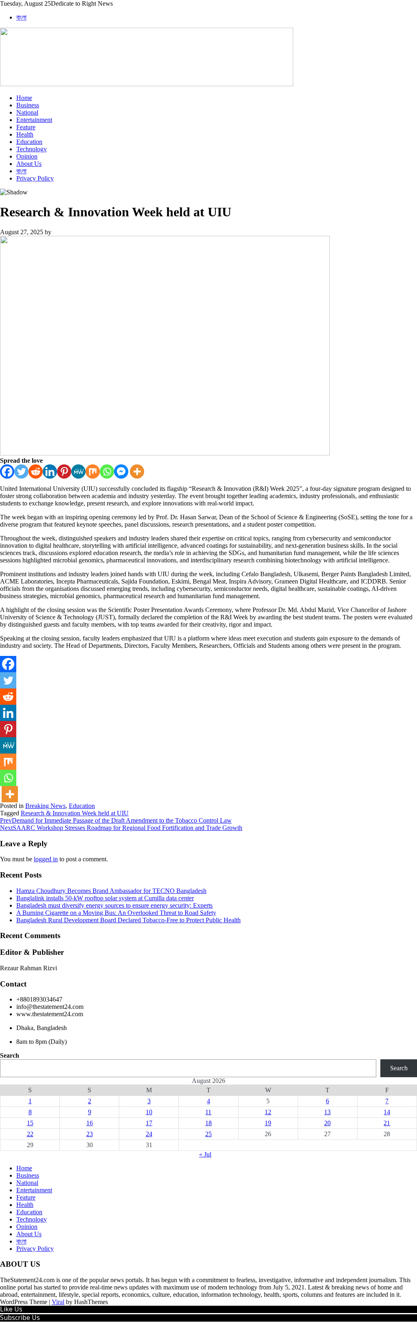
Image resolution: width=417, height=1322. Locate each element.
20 (327, 1122)
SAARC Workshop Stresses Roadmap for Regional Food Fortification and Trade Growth (121, 827)
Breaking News (45, 805)
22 (30, 1133)
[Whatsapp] (107, 471)
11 (208, 1112)
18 (208, 1122)
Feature (25, 127)
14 (387, 1112)
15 (30, 1122)
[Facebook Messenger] (121, 471)
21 (387, 1122)
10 (149, 1112)
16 (89, 1122)
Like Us (11, 1309)
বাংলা (21, 17)
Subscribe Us (20, 1317)
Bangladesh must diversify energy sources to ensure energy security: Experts (114, 905)
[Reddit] (36, 471)
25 (208, 1133)
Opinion (26, 156)
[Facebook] (7, 471)
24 (149, 1133)
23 (89, 1133)
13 (327, 1112)
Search (9, 1055)
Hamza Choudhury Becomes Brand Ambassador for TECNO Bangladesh (111, 890)
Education (29, 141)
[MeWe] (78, 471)
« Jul (205, 1154)
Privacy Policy (35, 178)
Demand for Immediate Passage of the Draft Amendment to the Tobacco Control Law (116, 820)
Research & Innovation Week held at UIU (75, 813)
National (27, 112)
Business (27, 105)
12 (268, 1112)
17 (149, 1122)
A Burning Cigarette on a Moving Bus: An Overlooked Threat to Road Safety (116, 912)
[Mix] (93, 471)
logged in (46, 859)
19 (268, 1122)
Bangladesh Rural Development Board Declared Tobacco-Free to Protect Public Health (128, 920)
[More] (137, 471)
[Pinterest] (64, 471)
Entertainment (34, 119)
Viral (58, 1301)
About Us (29, 163)
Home (24, 97)
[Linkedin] (50, 471)
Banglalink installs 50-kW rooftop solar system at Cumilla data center (105, 898)
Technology (31, 149)
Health (24, 134)
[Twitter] (21, 471)
